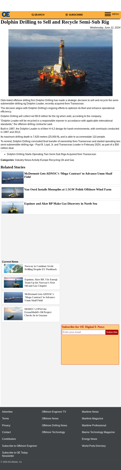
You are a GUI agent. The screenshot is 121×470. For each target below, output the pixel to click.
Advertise (7, 411)
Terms (5, 418)
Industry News (23, 160)
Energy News (89, 439)
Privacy (6, 425)
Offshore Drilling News (54, 425)
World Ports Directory (94, 446)
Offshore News (50, 418)
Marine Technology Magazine (98, 432)
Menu (115, 14)
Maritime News (90, 411)
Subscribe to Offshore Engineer (19, 446)
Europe (44, 160)
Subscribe (75, 15)
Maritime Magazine (92, 418)
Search (39, 15)
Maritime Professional (94, 425)
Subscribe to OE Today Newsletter (15, 454)
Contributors (9, 439)
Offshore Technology (53, 432)
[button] (60, 62)
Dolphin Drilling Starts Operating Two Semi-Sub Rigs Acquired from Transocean (51, 154)
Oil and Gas (67, 160)
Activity (36, 160)
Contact (6, 432)
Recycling (54, 160)
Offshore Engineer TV (54, 411)
